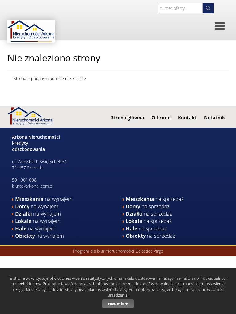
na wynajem (44, 198)
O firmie (161, 117)
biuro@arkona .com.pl (32, 186)
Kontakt (187, 117)
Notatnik (214, 117)
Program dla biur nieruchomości (104, 251)
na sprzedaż (155, 198)
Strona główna (127, 117)
